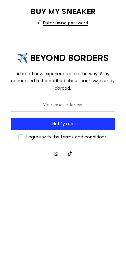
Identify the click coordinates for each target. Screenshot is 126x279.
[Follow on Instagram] (56, 153)
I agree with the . (67, 137)
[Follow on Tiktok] (70, 153)
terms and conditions (84, 137)
